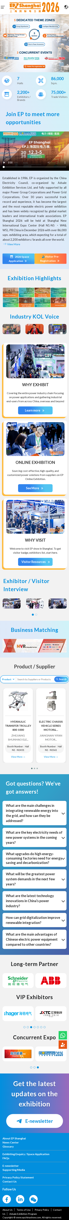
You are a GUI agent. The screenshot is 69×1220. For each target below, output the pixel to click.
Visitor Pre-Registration (49, 258)
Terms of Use (24, 1209)
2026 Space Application (19, 258)
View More (13, 244)
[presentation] (1, 42)
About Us (8, 1209)
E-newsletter (38, 1121)
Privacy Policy (42, 1209)
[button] (63, 1035)
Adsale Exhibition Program (23, 1213)
